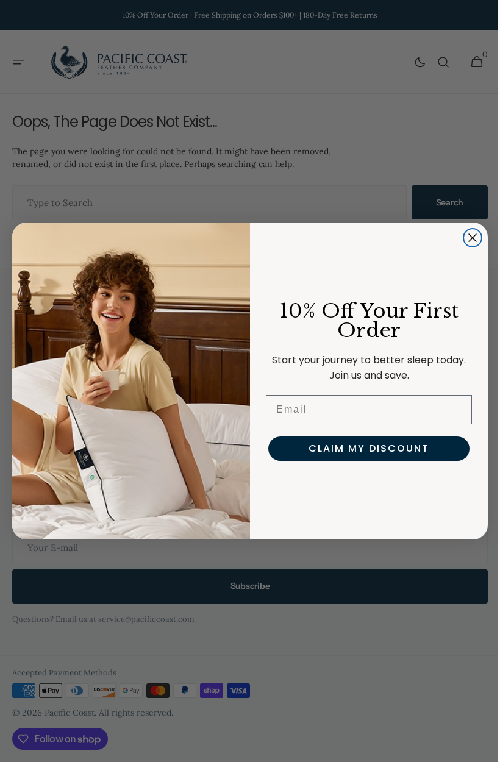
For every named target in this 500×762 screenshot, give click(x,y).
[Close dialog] (468, 238)
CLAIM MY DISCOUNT (364, 448)
